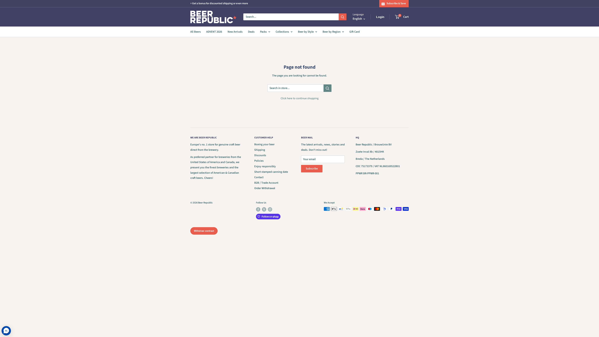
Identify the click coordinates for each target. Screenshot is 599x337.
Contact (258, 177)
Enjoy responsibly (265, 166)
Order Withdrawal (264, 188)
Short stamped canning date (271, 172)
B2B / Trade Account (266, 183)
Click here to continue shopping (300, 98)
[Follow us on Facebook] (258, 209)
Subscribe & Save (396, 3)
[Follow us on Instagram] (270, 209)
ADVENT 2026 (214, 32)
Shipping (259, 150)
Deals (251, 32)
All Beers (195, 32)
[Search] (342, 16)
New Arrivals (235, 32)
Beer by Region (332, 32)
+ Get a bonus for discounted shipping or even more (219, 3)
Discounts (260, 155)
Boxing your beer (264, 144)
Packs (263, 32)
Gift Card (354, 32)
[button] (6, 330)
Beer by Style (306, 32)
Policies (259, 161)
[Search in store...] (327, 88)
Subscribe (312, 169)
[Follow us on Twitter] (264, 209)
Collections (282, 32)
